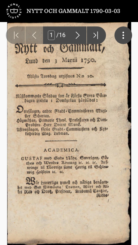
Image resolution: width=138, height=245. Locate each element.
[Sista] (96, 35)
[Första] (15, 35)
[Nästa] (77, 35)
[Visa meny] (123, 35)
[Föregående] (34, 35)
